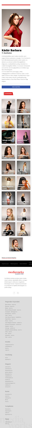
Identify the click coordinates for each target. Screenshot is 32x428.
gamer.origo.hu (8, 372)
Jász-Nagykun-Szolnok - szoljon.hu (13, 322)
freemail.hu (7, 409)
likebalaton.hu (8, 374)
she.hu (6, 401)
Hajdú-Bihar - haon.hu (10, 319)
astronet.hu (8, 366)
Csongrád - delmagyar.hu (11, 311)
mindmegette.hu (9, 377)
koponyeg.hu (8, 410)
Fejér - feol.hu (8, 315)
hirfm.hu (7, 423)
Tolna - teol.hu (8, 331)
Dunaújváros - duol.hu (10, 313)
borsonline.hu (8, 394)
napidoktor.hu (8, 375)
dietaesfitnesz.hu (9, 381)
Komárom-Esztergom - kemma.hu (13, 324)
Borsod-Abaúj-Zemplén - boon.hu (13, 310)
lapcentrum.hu (8, 414)
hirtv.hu (7, 348)
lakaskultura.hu (8, 370)
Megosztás (16, 87)
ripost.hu (7, 396)
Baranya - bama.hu (9, 306)
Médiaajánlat (14, 264)
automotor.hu (8, 368)
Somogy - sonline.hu (10, 328)
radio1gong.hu (8, 421)
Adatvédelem (23, 264)
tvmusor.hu (7, 386)
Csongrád (8, 93)
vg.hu (6, 357)
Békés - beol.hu (9, 308)
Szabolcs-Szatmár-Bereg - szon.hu (13, 329)
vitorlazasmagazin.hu (10, 383)
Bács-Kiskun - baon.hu (10, 304)
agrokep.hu (8, 359)
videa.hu (7, 412)
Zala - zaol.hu (8, 337)
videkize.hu (7, 385)
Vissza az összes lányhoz (9, 257)
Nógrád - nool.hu (9, 326)
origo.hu (7, 350)
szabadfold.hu (8, 346)
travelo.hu (7, 379)
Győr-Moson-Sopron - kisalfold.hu (13, 317)
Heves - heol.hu (9, 320)
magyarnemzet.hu (9, 344)
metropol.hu (8, 397)
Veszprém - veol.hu (9, 335)
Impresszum (5, 264)
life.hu (6, 399)
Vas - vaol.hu (8, 333)
